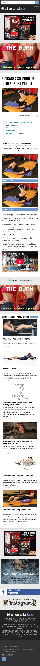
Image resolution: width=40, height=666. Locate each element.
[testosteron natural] (20, 27)
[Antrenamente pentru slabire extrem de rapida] (20, 56)
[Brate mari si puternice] (20, 571)
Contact (5, 651)
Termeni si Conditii (26, 649)
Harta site (12, 651)
